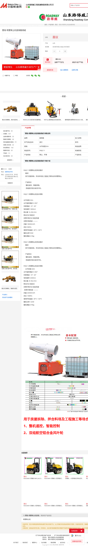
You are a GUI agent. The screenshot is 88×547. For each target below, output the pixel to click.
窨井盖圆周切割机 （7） (10, 142)
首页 (46, 25)
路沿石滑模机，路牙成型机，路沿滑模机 (13, 120)
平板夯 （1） (7, 153)
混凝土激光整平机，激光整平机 (11, 269)
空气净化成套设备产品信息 (43, 535)
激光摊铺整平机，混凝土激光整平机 (12, 209)
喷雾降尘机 (27, 519)
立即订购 (75, 70)
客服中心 (34, 542)
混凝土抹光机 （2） (9, 145)
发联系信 (50, 70)
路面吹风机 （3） (8, 150)
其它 (56, 25)
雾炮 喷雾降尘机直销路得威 (56, 537)
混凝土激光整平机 (7, 249)
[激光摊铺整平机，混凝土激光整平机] (10, 199)
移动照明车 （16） (8, 148)
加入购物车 (64, 70)
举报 (16, 75)
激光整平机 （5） (8, 131)
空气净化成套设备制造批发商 (62, 535)
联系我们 (25, 542)
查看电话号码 (9, 172)
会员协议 (62, 542)
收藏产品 (7, 75)
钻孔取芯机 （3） (8, 156)
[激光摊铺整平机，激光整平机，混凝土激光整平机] (10, 219)
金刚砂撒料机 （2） (9, 136)
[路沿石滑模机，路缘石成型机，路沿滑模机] (10, 279)
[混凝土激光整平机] (10, 239)
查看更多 (10, 160)
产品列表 (51, 25)
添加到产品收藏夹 (7, 297)
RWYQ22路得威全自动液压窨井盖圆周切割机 (57, 120)
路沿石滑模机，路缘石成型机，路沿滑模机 (14, 288)
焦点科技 (55, 545)
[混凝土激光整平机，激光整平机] (10, 259)
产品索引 (4, 295)
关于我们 (15, 542)
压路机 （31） (7, 134)
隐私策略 (53, 542)
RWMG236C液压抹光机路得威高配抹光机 (35, 120)
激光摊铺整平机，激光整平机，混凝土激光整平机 (16, 229)
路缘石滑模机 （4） (9, 139)
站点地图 (43, 542)
